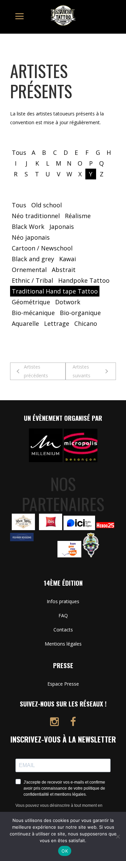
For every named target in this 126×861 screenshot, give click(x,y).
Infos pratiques (63, 601)
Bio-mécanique (33, 313)
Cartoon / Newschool (42, 248)
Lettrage (56, 323)
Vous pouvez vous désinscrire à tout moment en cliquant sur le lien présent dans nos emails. (58, 810)
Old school (46, 205)
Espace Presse (63, 684)
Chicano (85, 323)
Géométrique (31, 302)
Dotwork (67, 302)
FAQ (63, 615)
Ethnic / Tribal (32, 280)
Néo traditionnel (36, 216)
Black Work (28, 226)
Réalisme (78, 216)
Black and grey (33, 259)
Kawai (67, 259)
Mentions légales (63, 644)
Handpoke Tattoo (84, 280)
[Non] (117, 836)
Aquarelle (25, 323)
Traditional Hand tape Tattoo (55, 291)
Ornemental (29, 270)
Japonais (61, 226)
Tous (19, 152)
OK (64, 851)
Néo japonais (31, 237)
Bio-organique (80, 313)
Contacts (63, 629)
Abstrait (64, 270)
